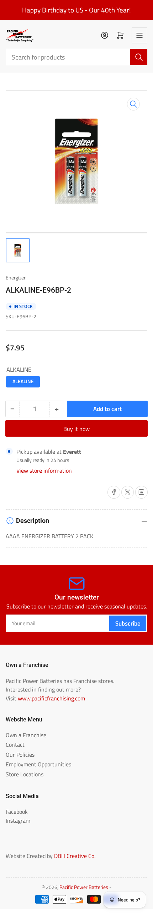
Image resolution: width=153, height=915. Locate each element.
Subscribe (128, 623)
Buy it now (76, 429)
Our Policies (20, 754)
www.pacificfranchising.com (51, 698)
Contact (15, 744)
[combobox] (77, 57)
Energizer (16, 278)
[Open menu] (139, 35)
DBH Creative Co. (74, 856)
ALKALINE (23, 381)
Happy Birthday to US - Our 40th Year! (76, 10)
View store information (44, 470)
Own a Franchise (26, 735)
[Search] (139, 57)
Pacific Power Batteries (83, 887)
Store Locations (24, 774)
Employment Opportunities (38, 764)
